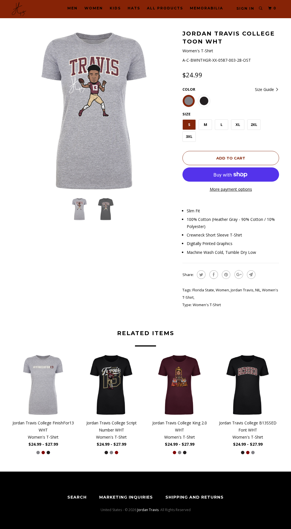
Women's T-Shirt (207, 304)
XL (238, 124)
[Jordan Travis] (34, 9)
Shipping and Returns (194, 497)
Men (72, 8)
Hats (134, 8)
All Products (165, 8)
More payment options (231, 189)
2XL (254, 124)
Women (93, 8)
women (222, 289)
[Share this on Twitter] (200, 274)
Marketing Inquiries (126, 497)
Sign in (245, 8)
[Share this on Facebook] (213, 274)
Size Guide (265, 89)
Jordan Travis (242, 289)
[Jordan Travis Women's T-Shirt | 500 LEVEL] (94, 110)
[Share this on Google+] (238, 274)
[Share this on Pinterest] (225, 274)
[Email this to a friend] (250, 274)
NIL (257, 289)
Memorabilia (206, 8)
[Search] (260, 8)
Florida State (203, 289)
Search (77, 497)
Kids (115, 8)
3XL (189, 136)
